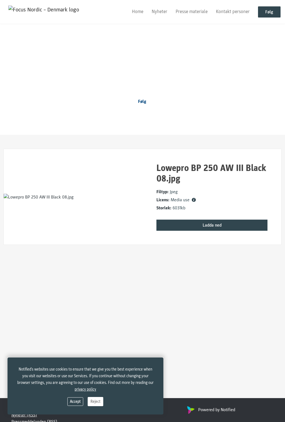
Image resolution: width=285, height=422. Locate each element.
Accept (75, 401)
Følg (269, 12)
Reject (95, 401)
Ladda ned (212, 225)
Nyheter (159, 11)
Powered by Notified (216, 410)
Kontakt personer (233, 11)
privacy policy (85, 389)
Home (137, 11)
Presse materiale (192, 11)
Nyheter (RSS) (24, 415)
